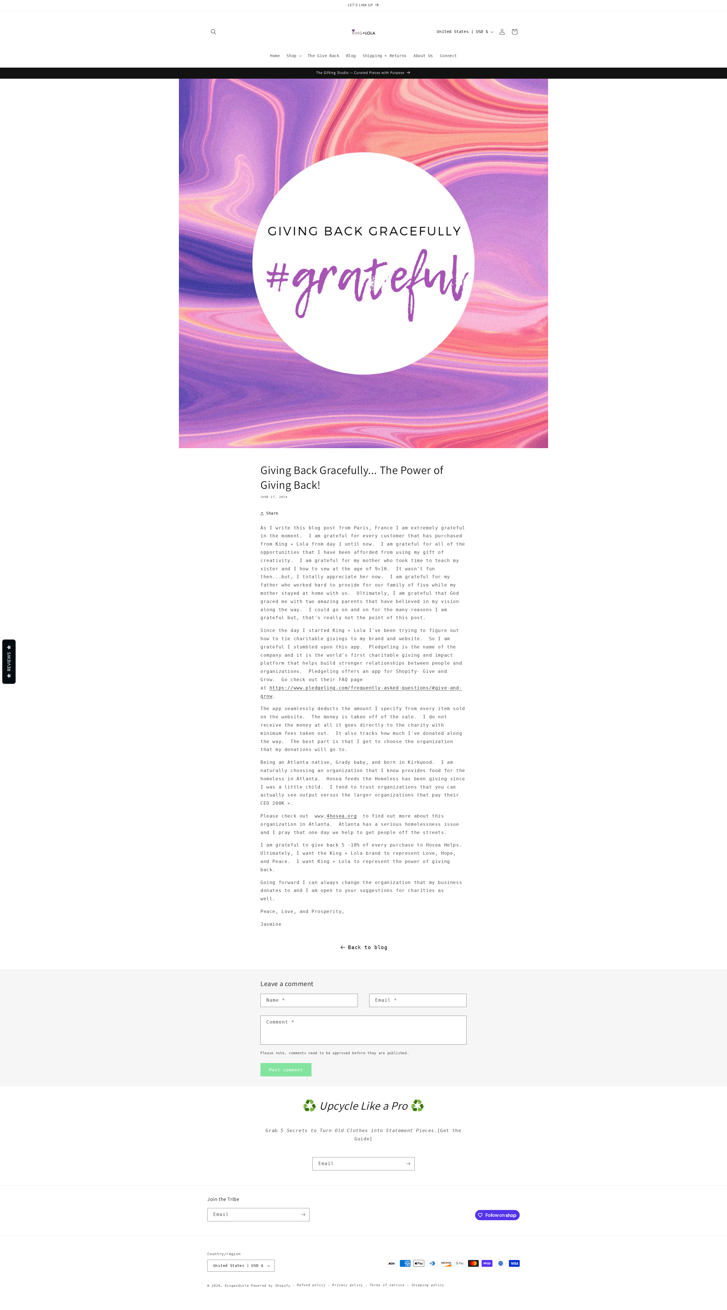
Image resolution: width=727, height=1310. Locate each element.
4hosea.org (342, 816)
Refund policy (311, 1285)
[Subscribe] (408, 1163)
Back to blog (367, 947)
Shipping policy (427, 1285)
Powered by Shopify (271, 1286)
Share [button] (272, 513)
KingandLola (237, 1286)
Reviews (9, 661)
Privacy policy (347, 1285)
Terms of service (387, 1285)
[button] (213, 32)
